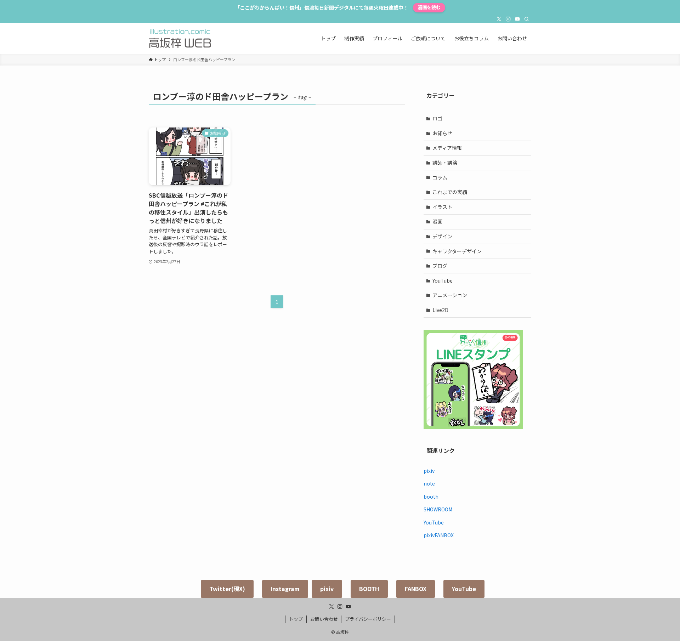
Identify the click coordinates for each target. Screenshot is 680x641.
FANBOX (415, 588)
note (429, 483)
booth (431, 496)
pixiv (429, 470)
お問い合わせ (324, 619)
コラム (439, 177)
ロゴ (437, 118)
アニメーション (449, 295)
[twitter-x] (499, 19)
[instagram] (508, 19)
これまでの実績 (449, 191)
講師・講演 (444, 162)
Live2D (440, 309)
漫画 (437, 221)
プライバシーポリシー (368, 619)
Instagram (285, 588)
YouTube (442, 280)
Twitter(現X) (227, 588)
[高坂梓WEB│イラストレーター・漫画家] (180, 38)
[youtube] (517, 19)
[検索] (526, 19)
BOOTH (369, 588)
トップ (296, 619)
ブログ (439, 265)
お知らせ (442, 133)
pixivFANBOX (439, 535)
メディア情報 (447, 147)
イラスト (442, 206)
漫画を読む (429, 7)
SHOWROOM (438, 509)
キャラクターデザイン (457, 251)
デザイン (442, 236)
